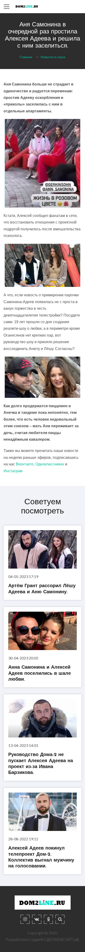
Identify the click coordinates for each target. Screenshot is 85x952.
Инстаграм (13, 471)
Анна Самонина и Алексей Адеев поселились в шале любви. (39, 673)
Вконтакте (25, 464)
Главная (26, 57)
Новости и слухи (53, 57)
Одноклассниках (49, 464)
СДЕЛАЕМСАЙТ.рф (61, 939)
